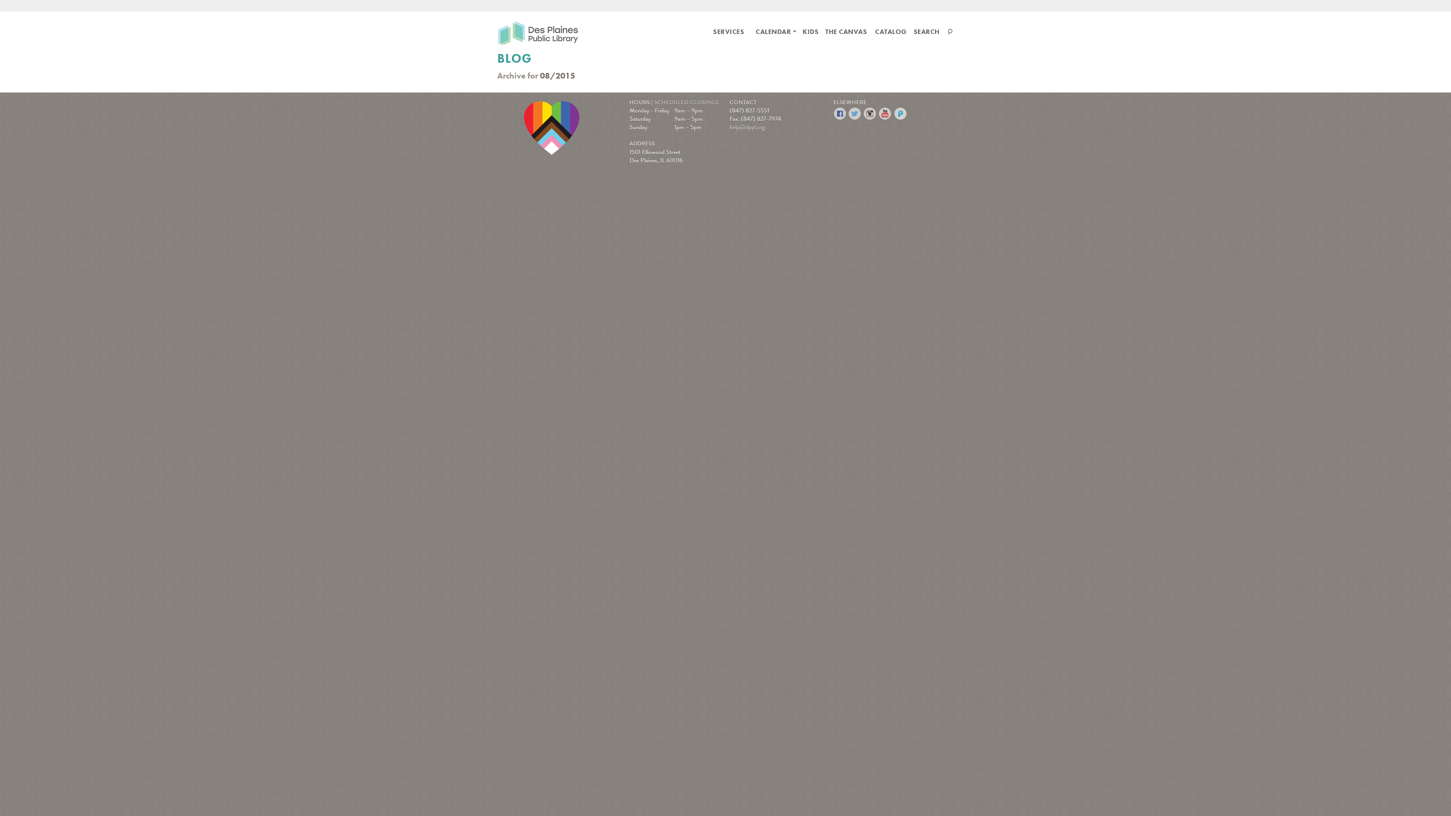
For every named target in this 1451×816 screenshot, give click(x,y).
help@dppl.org (747, 127)
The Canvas (846, 31)
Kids (810, 31)
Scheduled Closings (686, 102)
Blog (514, 58)
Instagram (870, 113)
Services (728, 31)
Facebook (840, 113)
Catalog (891, 31)
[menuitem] (728, 31)
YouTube (885, 113)
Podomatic (900, 113)
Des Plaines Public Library (538, 32)
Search (927, 31)
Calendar (773, 31)
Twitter (855, 113)
